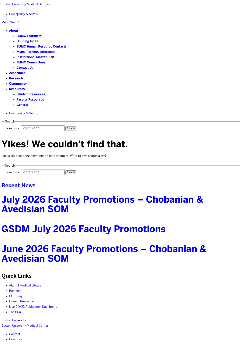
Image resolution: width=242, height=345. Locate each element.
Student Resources (31, 94)
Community (18, 84)
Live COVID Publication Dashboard (33, 307)
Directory (15, 339)
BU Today (16, 296)
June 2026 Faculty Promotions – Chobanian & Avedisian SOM (104, 253)
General (22, 105)
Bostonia (15, 291)
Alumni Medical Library (25, 285)
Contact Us (25, 68)
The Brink (15, 312)
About (13, 31)
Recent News (19, 185)
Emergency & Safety (23, 14)
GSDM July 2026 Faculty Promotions (84, 229)
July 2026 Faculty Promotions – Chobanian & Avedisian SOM (102, 204)
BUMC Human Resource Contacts (42, 46)
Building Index (27, 41)
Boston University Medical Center (25, 326)
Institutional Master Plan (35, 57)
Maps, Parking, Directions (36, 52)
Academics (17, 73)
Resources (17, 89)
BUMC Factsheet (29, 36)
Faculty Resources (30, 99)
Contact (14, 334)
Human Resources (22, 301)
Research (16, 78)
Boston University (14, 320)
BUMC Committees (31, 62)
